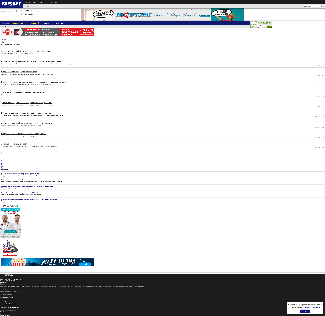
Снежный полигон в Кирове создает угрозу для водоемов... (27, 123)
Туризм (27, 6)
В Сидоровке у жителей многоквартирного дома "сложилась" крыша (31, 61)
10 (2, 166)
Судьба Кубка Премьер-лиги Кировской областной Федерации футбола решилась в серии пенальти (29, 199)
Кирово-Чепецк (19, 23)
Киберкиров (58, 23)
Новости (5, 23)
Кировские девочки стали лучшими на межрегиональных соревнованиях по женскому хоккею (27, 186)
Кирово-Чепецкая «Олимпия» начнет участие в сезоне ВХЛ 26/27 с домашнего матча (25, 193)
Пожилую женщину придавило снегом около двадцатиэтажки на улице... (33, 82)
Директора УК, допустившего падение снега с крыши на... (26, 102)
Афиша (46, 23)
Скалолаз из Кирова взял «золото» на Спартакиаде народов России (20, 173)
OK (305, 311)
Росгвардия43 (29, 14)
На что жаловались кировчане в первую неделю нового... (26, 113)
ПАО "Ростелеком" (4, 312)
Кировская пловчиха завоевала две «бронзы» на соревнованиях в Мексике (22, 180)
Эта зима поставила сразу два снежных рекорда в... (24, 92)
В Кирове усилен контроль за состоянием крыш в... (23, 133)
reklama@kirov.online (10, 304)
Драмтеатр (28, 10)
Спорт (5, 169)
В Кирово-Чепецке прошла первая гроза (19, 71)
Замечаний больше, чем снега (14, 143)
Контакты (2, 284)
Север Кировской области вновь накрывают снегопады (25, 51)
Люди (4, 26)
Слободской (34, 23)
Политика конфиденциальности (9, 307)
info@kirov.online (4, 282)
